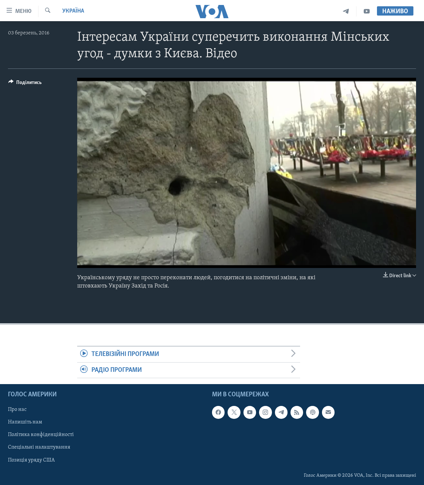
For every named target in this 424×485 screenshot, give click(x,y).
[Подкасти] (312, 412)
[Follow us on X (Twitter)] (234, 412)
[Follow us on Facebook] (218, 412)
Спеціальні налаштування (39, 447)
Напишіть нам (25, 422)
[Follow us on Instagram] (265, 412)
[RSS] (297, 412)
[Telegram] (346, 11)
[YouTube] (366, 11)
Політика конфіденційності (41, 434)
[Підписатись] (328, 412)
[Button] (25, 84)
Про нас (17, 409)
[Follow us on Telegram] (281, 412)
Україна (73, 11)
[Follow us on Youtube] (249, 412)
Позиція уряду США (31, 460)
